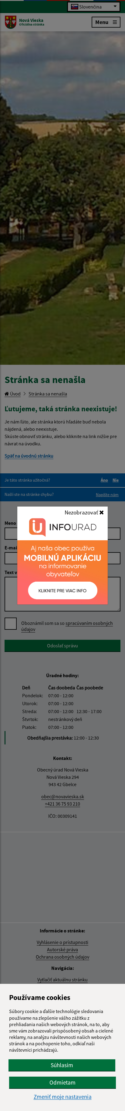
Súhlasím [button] (62, 1065)
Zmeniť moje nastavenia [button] (63, 1097)
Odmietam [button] (62, 1082)
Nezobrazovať (82, 512)
